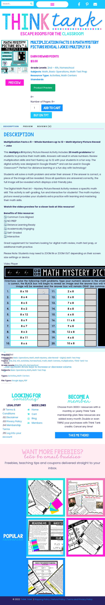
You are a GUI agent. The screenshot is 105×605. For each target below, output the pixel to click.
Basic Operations (59, 71)
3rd (14, 361)
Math (45, 71)
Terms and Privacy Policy (79, 599)
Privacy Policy (14, 421)
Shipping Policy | (42, 599)
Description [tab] (11, 126)
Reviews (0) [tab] (44, 126)
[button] (52, 4)
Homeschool (67, 67)
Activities (55, 75)
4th (18, 361)
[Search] (31, 3)
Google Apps (17, 380)
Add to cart (52, 108)
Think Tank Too (81, 361)
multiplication (67, 361)
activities (25, 361)
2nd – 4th (53, 67)
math (44, 361)
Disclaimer (12, 417)
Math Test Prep (78, 71)
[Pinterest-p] (87, 4)
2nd (10, 361)
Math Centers (69, 75)
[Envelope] (95, 4)
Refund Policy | (58, 599)
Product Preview (43, 87)
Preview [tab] (28, 126)
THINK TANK (26, 599)
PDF (25, 380)
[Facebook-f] (79, 4)
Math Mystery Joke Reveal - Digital (50, 357)
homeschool (35, 361)
